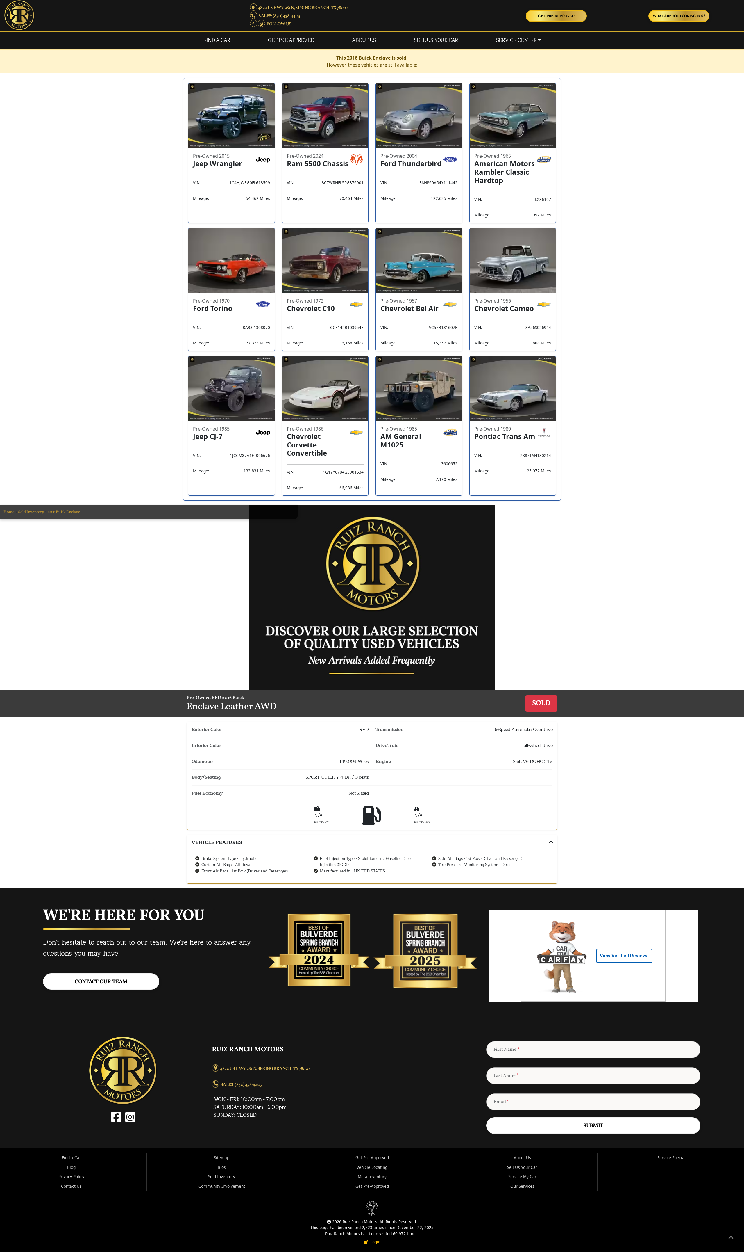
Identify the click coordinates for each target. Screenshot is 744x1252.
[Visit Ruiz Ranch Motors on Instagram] (129, 1120)
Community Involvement (221, 1186)
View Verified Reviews (624, 955)
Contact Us (71, 1186)
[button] (372, 859)
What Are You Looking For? (679, 16)
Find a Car (216, 40)
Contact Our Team (101, 982)
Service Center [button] (516, 40)
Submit (593, 1126)
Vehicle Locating (372, 1167)
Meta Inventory (372, 1176)
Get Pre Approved (372, 1157)
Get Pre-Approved (556, 16)
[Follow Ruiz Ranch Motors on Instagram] (262, 24)
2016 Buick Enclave (64, 512)
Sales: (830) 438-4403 (278, 16)
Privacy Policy (71, 1176)
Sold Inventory (31, 512)
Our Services (522, 1186)
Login (374, 1241)
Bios (222, 1167)
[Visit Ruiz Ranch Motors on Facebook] (117, 1120)
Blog (71, 1167)
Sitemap (221, 1157)
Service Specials (672, 1157)
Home (8, 512)
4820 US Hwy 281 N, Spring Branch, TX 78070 (302, 8)
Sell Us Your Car (436, 40)
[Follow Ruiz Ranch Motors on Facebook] (254, 24)
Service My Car (522, 1176)
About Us (364, 40)
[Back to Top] (731, 1238)
